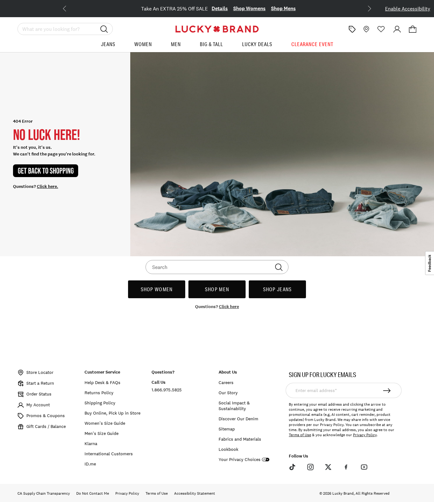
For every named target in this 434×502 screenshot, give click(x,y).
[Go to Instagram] (310, 467)
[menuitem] (108, 46)
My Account (38, 405)
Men (176, 44)
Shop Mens (283, 8)
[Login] (397, 29)
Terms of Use (300, 434)
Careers (226, 382)
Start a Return (40, 383)
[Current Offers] (352, 29)
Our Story (228, 392)
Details (220, 8)
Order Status (38, 394)
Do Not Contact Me (92, 493)
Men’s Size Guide (102, 433)
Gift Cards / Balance (46, 426)
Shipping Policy (100, 403)
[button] (413, 29)
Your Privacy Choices (240, 459)
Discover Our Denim (238, 419)
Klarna (91, 443)
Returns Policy (99, 392)
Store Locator (39, 372)
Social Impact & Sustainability (234, 405)
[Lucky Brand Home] (217, 29)
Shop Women (157, 289)
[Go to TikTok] (292, 467)
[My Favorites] (381, 29)
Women (143, 44)
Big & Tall (211, 44)
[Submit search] (104, 29)
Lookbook (228, 449)
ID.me (90, 464)
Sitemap (227, 429)
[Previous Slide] (70, 8)
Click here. (47, 186)
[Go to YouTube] (364, 467)
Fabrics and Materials (240, 439)
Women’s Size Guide (105, 423)
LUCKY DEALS (257, 44)
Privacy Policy (364, 434)
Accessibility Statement (194, 493)
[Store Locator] (366, 29)
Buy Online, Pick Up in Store (112, 413)
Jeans (108, 44)
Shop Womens (249, 8)
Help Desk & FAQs (102, 382)
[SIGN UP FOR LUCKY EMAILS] (387, 390)
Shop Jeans (277, 289)
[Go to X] (328, 467)
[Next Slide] (364, 8)
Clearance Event (312, 44)
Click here (229, 307)
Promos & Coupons (45, 415)
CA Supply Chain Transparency (43, 493)
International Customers (109, 454)
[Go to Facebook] (345, 467)
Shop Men (217, 289)
